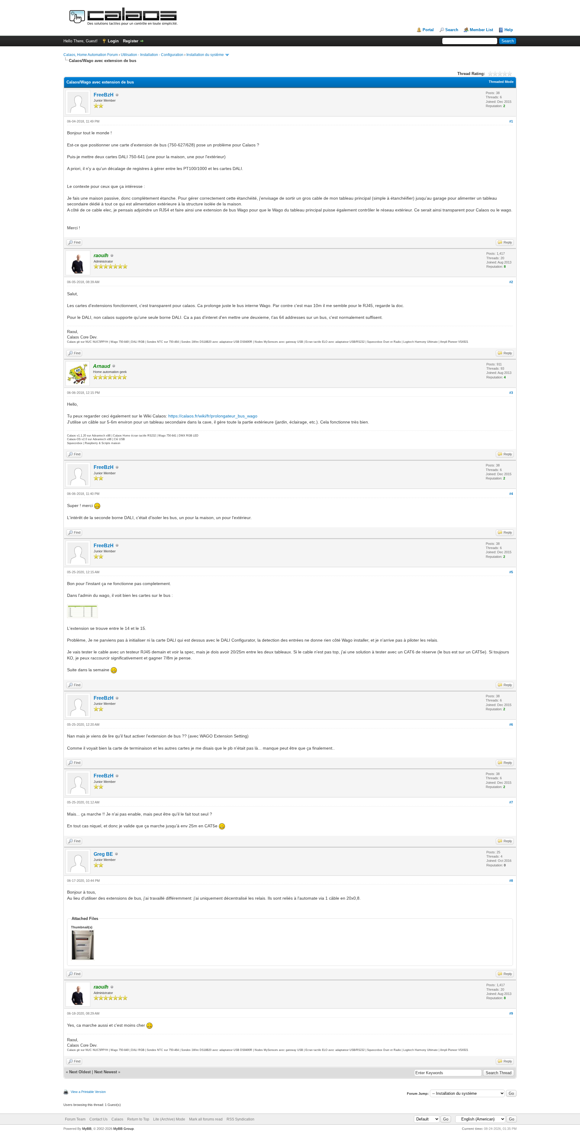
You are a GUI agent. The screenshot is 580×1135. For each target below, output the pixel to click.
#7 (511, 802)
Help (508, 30)
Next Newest (105, 1072)
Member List (481, 30)
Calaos (117, 1119)
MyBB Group (123, 1128)
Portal (428, 30)
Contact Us (98, 1119)
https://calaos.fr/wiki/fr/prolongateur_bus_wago (212, 416)
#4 (511, 494)
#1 (511, 121)
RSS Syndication (240, 1119)
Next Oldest (80, 1072)
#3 (511, 392)
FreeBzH (104, 94)
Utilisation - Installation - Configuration (152, 55)
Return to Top (138, 1119)
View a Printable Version (88, 1092)
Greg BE (103, 854)
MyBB (87, 1128)
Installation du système (205, 55)
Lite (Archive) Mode (169, 1119)
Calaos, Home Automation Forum (90, 55)
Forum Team (75, 1119)
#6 (511, 724)
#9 (511, 1013)
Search (451, 30)
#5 (511, 572)
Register (130, 41)
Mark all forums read (206, 1119)
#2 (511, 282)
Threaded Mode (501, 81)
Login (113, 41)
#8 (511, 880)
